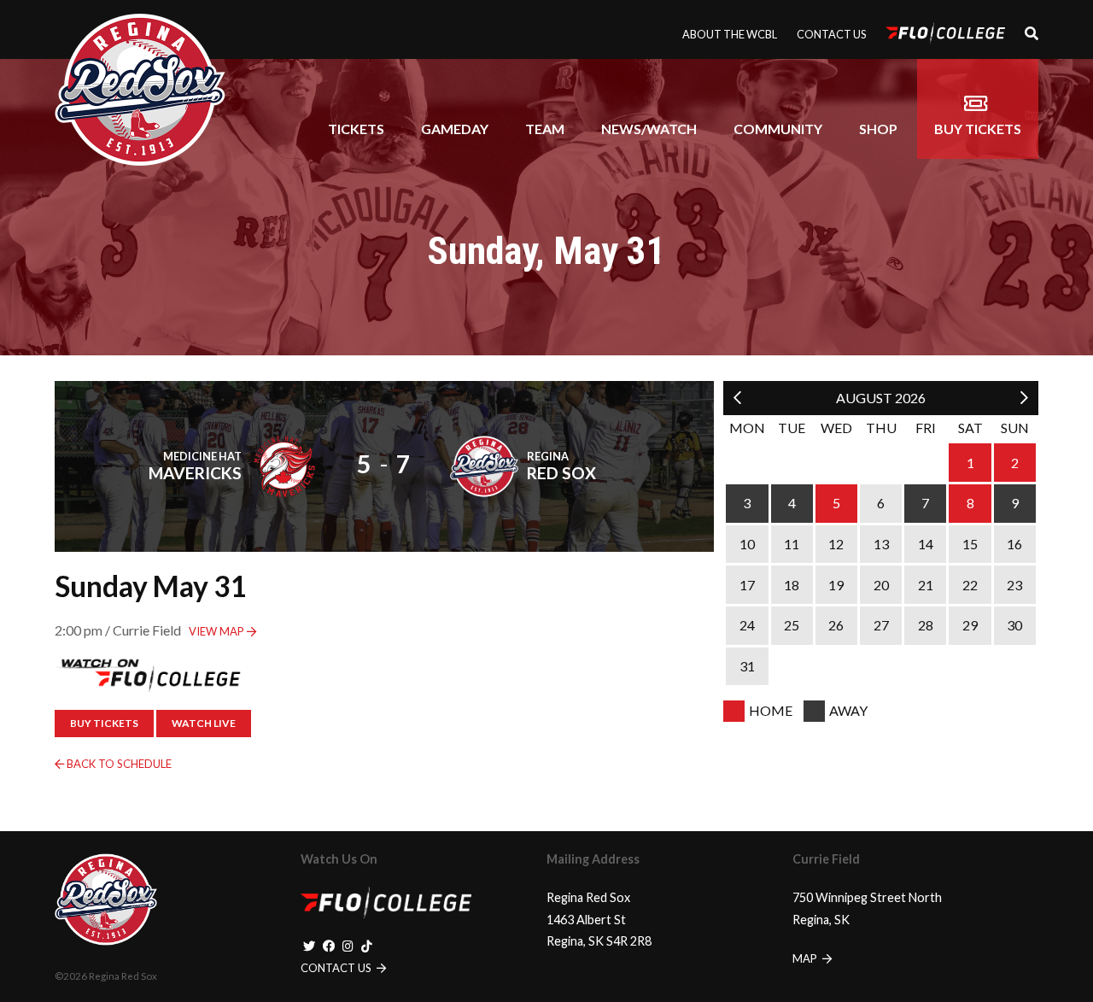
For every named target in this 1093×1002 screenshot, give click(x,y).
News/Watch (649, 128)
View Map (218, 631)
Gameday (454, 128)
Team (544, 128)
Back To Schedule (118, 764)
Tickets (356, 128)
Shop (878, 128)
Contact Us (831, 34)
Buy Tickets (977, 128)
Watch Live (204, 723)
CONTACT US (337, 968)
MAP (806, 958)
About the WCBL (729, 34)
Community (778, 128)
